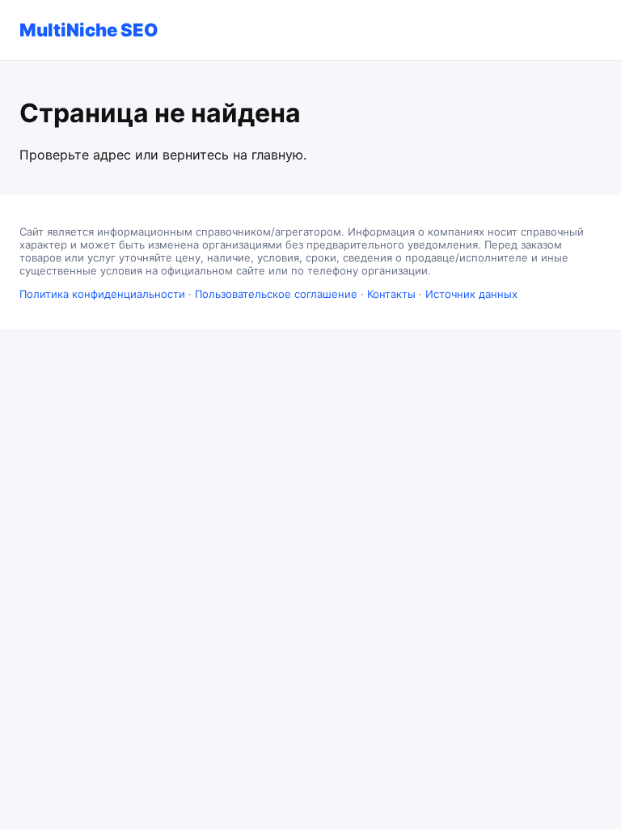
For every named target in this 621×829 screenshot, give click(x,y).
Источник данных (471, 293)
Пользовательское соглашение (276, 293)
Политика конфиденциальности (102, 293)
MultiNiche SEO (88, 29)
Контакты (391, 293)
